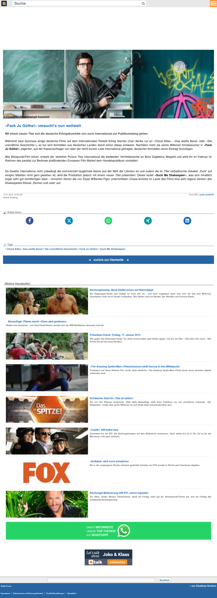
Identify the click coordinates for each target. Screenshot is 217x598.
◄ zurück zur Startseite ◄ (108, 259)
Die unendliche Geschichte (61, 249)
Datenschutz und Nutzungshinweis (28, 593)
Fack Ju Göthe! (88, 249)
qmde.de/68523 (206, 194)
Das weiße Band (33, 249)
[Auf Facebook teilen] (29, 220)
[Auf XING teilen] (148, 220)
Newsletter (72, 593)
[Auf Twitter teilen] (69, 220)
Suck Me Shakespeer (112, 249)
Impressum (5, 593)
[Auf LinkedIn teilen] (187, 220)
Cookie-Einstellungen (55, 593)
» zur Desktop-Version (203, 586)
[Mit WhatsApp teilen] (108, 220)
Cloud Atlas (14, 249)
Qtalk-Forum (6, 586)
